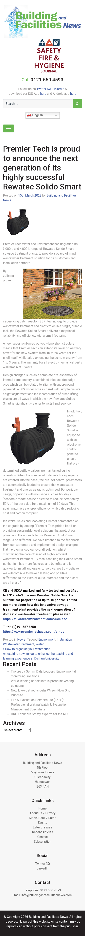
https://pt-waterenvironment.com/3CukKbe (35, 619)
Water (40, 644)
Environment (46, 639)
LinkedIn (58, 89)
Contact (42, 837)
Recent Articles (42, 832)
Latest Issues (42, 827)
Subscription (42, 841)
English (37, 115)
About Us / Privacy (43, 813)
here (43, 94)
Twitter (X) (42, 864)
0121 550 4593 (50, 890)
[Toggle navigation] (8, 128)
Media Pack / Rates (42, 818)
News (21, 639)
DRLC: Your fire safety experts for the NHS (40, 714)
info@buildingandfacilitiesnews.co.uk (47, 895)
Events (42, 823)
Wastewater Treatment (18, 644)
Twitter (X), (44, 89)
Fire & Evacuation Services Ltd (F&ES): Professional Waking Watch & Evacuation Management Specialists (39, 704)
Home (42, 808)
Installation (64, 639)
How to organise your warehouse (27, 649)
